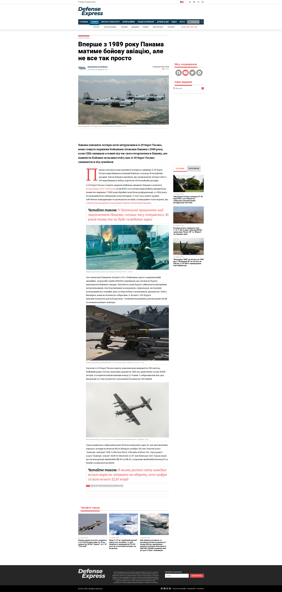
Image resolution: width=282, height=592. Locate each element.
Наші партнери (158, 27)
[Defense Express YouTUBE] (194, 2)
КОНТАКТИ (200, 588)
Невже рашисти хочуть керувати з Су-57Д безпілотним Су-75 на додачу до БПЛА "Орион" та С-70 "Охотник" (92, 543)
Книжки (145, 27)
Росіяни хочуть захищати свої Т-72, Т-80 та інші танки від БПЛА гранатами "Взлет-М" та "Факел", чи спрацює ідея (187, 231)
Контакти (171, 27)
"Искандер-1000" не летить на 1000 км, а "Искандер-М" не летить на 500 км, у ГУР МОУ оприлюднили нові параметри (188, 262)
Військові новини (97, 486)
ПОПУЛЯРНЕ (193, 168)
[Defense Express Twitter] (198, 2)
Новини (87, 38)
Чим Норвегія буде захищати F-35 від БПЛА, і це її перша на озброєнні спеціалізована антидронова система (188, 200)
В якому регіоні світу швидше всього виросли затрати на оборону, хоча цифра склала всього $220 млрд (127, 474)
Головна (80, 38)
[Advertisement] (159, 11)
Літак (121, 486)
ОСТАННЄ (180, 168)
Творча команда (110, 27)
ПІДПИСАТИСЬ (197, 576)
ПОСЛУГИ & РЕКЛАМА (179, 588)
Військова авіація (111, 486)
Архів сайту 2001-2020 (189, 27)
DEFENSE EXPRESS (98, 67)
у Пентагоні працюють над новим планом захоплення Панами (118, 203)
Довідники (135, 27)
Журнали (124, 27)
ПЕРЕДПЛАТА (191, 588)
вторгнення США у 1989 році (100, 189)
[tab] (180, 169)
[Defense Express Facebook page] (190, 2)
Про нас (96, 27)
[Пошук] (202, 22)
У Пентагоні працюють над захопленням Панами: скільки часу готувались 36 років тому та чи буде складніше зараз (128, 214)
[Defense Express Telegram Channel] (203, 2)
